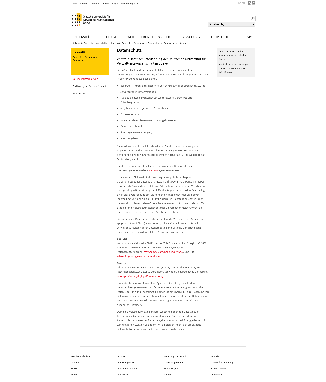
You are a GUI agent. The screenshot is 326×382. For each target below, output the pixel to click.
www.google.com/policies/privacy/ (163, 251)
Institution (113, 43)
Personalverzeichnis (127, 368)
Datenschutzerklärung (175, 43)
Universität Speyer (81, 43)
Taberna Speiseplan (174, 362)
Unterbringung (171, 368)
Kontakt (84, 3)
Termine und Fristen (81, 356)
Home (74, 3)
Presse (105, 3)
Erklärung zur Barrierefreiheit (89, 86)
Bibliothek (122, 374)
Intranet (121, 356)
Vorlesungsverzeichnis (175, 356)
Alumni (74, 374)
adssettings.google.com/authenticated (139, 256)
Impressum (79, 93)
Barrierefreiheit (218, 368)
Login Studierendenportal (125, 3)
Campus (75, 362)
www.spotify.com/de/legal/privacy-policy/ (141, 276)
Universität (99, 43)
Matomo (153, 170)
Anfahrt (95, 3)
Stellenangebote (125, 362)
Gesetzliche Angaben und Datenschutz (141, 43)
